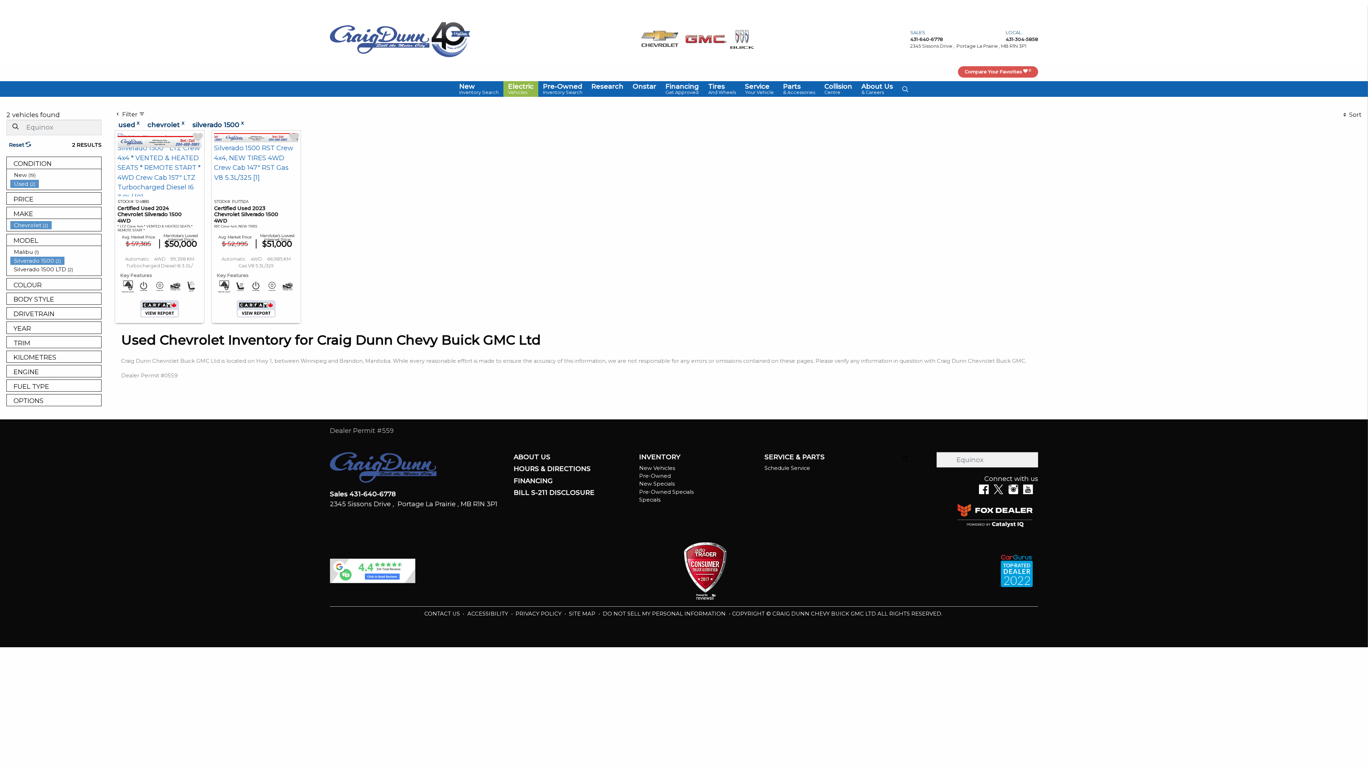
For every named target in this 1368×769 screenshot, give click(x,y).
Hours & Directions (552, 468)
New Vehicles (657, 468)
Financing (533, 481)
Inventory (659, 457)
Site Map (583, 614)
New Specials (657, 484)
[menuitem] (56, 175)
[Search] (15, 127)
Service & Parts (795, 457)
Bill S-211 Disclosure (554, 492)
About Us (532, 457)
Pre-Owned (655, 476)
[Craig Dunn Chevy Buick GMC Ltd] (380, 39)
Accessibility (488, 614)
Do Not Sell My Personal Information (665, 614)
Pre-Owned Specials (666, 492)
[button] (479, 89)
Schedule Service (787, 468)
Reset (17, 145)
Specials (649, 500)
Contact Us (442, 614)
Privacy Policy (539, 614)
